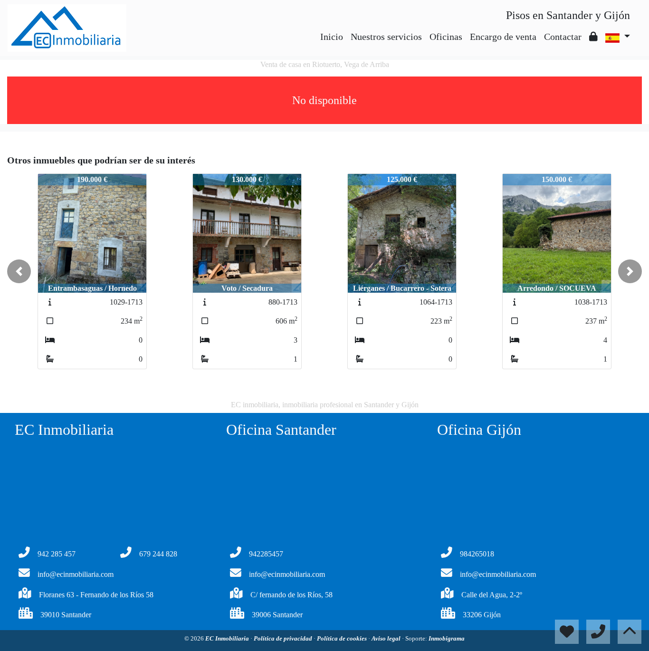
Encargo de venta (503, 36)
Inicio (331, 36)
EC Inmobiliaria (227, 638)
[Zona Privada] (593, 37)
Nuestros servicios (386, 36)
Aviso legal (387, 638)
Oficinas (445, 36)
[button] (19, 271)
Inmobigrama (447, 638)
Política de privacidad (284, 638)
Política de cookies (342, 638)
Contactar (563, 36)
